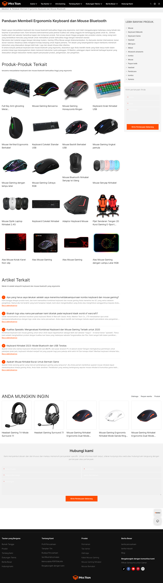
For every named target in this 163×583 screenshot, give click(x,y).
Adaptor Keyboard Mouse (75, 221)
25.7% (48, 349)
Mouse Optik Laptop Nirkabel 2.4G (12, 223)
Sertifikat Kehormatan (50, 557)
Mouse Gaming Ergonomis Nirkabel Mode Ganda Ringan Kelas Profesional (114, 434)
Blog (123, 553)
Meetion (5, 9)
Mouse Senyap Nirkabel (104, 183)
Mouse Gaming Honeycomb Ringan (72, 107)
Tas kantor (86, 549)
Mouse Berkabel (88, 566)
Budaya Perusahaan (50, 553)
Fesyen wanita (146, 396)
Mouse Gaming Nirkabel (91, 562)
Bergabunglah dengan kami (53, 566)
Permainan (86, 544)
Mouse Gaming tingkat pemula (104, 146)
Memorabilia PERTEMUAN (52, 561)
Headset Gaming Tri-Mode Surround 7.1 (15, 434)
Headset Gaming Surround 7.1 (49, 432)
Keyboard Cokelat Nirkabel (45, 221)
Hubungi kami (7, 566)
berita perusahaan (128, 544)
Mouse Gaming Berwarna (45, 106)
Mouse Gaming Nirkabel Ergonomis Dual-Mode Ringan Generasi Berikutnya (145, 434)
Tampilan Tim (47, 548)
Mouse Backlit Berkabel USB (74, 146)
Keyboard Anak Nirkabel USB (105, 107)
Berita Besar (7, 562)
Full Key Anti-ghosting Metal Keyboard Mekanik (13, 108)
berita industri (127, 548)
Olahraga (134, 396)
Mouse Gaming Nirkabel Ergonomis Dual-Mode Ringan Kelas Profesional (79, 434)
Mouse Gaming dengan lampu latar (13, 184)
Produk (157, 396)
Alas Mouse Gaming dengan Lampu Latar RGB (106, 261)
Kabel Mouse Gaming (90, 557)
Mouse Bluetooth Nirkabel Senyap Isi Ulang (75, 179)
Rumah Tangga (8, 544)
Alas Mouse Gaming (42, 259)
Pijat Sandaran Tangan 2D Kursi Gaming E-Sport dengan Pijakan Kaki (106, 223)
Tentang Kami (7, 553)
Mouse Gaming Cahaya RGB (43, 184)
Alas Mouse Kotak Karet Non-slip (14, 261)
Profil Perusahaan (49, 544)
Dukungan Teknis (9, 557)
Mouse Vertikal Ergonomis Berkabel (15, 146)
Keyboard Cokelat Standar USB (45, 146)
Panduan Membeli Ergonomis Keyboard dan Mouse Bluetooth (39, 9)
